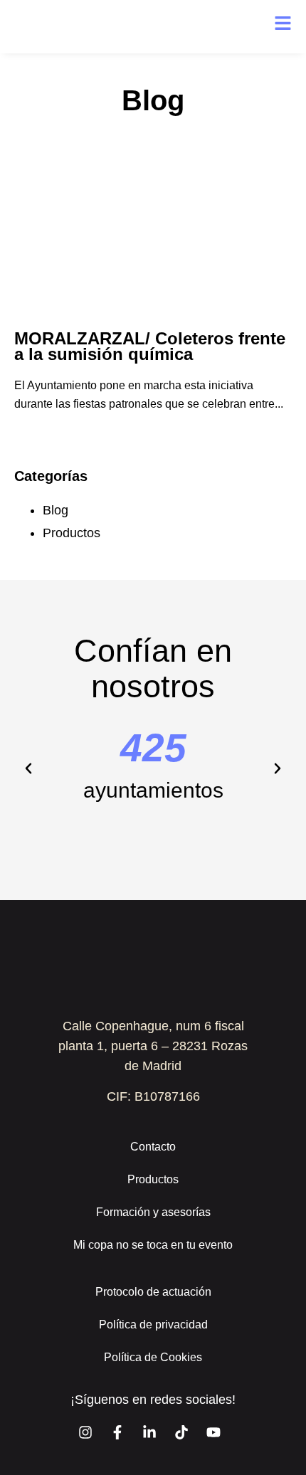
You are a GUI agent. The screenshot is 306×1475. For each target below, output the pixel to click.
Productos (71, 533)
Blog (55, 510)
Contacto (153, 1147)
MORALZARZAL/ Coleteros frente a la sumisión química (149, 346)
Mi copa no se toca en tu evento (153, 1245)
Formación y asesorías (153, 1212)
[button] (28, 768)
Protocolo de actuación (153, 1292)
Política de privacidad (153, 1324)
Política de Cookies (153, 1357)
